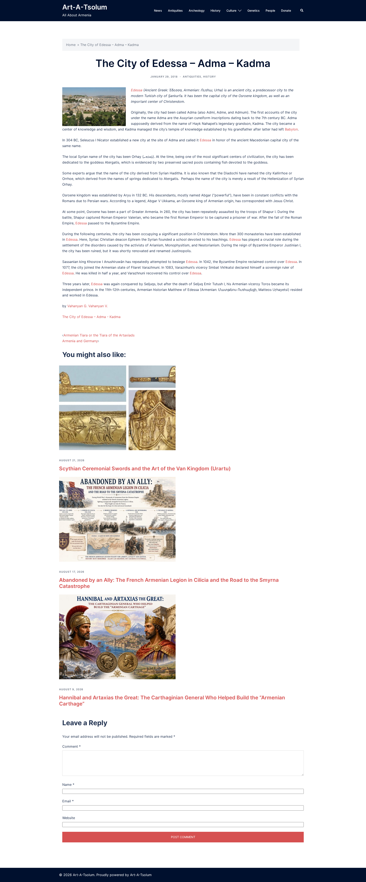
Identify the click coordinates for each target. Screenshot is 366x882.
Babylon (291, 129)
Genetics (253, 10)
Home (71, 45)
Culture (231, 10)
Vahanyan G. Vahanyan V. (87, 306)
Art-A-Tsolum (84, 7)
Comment (71, 746)
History (215, 10)
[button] (302, 10)
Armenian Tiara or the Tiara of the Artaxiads (99, 335)
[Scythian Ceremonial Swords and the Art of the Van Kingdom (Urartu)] (117, 408)
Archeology (197, 10)
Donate (286, 10)
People (270, 10)
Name (68, 784)
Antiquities (175, 10)
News (158, 10)
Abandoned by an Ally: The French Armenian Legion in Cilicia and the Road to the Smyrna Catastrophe (169, 583)
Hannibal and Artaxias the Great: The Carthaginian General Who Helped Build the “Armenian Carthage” (172, 700)
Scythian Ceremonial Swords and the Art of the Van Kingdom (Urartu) (145, 468)
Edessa (136, 90)
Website (68, 818)
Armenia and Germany (80, 341)
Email (68, 801)
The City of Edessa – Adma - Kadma (91, 317)
